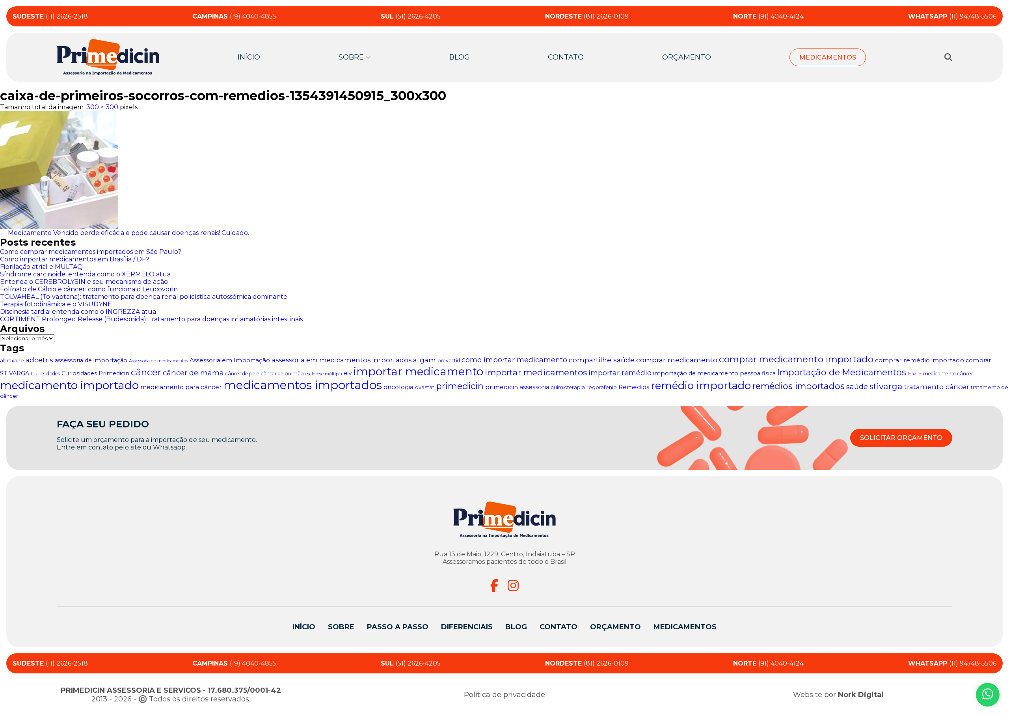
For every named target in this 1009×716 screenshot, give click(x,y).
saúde (857, 386)
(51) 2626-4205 (411, 16)
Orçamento (686, 57)
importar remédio (620, 373)
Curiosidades (45, 374)
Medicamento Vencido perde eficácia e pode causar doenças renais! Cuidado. (124, 233)
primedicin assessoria (517, 387)
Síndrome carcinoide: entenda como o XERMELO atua (85, 274)
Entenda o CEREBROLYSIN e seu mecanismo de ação (84, 281)
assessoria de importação (91, 360)
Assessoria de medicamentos (158, 361)
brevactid (448, 361)
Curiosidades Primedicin (95, 373)
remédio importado (701, 385)
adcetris (39, 360)
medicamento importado (69, 385)
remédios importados (798, 386)
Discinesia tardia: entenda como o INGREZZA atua (78, 311)
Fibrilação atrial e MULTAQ (41, 266)
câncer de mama (193, 372)
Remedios (633, 387)
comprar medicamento (676, 360)
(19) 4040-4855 (234, 16)
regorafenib (601, 387)
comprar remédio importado (919, 360)
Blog (459, 57)
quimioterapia (568, 387)
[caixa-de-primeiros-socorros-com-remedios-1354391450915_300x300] (504, 170)
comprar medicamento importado (796, 359)
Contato (566, 57)
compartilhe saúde (602, 360)
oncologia (398, 387)
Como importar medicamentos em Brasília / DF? (74, 259)
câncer (146, 372)
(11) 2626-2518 (50, 16)
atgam (424, 360)
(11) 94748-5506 (952, 16)
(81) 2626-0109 (587, 16)
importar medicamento (418, 371)
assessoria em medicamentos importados (341, 360)
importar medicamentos (536, 372)
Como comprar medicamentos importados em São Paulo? (90, 251)
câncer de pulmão (282, 374)
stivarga (886, 386)
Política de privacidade (504, 694)
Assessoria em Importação (230, 360)
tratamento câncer (936, 386)
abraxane (12, 360)
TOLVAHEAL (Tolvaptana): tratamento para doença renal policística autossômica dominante (143, 296)
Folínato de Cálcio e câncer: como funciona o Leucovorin (89, 289)
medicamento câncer (948, 374)
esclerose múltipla (323, 374)
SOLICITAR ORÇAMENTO (901, 438)
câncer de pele (242, 374)
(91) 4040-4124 (768, 16)
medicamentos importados (302, 385)
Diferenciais (467, 627)
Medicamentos (827, 57)
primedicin (460, 386)
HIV (348, 374)
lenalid (915, 374)
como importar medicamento (514, 360)
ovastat (424, 387)
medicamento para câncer (181, 387)
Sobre (341, 627)
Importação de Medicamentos (841, 372)
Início (249, 57)
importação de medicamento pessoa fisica (714, 373)
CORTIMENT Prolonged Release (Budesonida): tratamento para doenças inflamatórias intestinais (151, 319)
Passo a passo (397, 627)
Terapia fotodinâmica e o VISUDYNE (56, 304)
